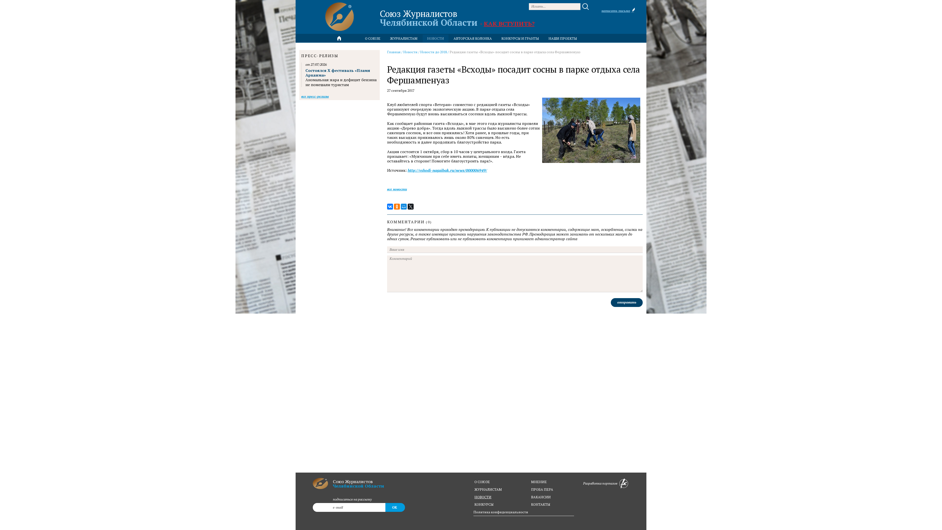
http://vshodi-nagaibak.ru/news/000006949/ (447, 170)
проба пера (542, 489)
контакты (540, 504)
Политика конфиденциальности (500, 512)
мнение (539, 481)
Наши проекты (563, 38)
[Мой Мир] (404, 207)
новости (435, 38)
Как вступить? (509, 23)
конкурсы (484, 504)
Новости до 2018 (433, 52)
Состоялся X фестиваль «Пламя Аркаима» (337, 73)
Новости (410, 52)
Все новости (397, 189)
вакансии (541, 497)
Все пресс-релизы (315, 96)
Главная (394, 52)
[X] (411, 207)
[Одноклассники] (397, 207)
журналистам (488, 489)
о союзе (482, 481)
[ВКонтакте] (390, 207)
